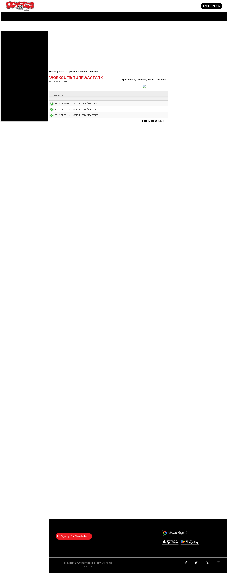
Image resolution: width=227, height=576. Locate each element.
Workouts (63, 71)
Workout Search (78, 71)
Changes (93, 71)
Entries (53, 71)
